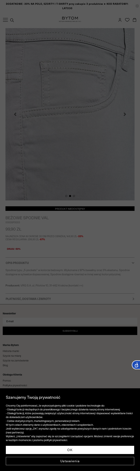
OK (70, 450)
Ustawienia (70, 461)
